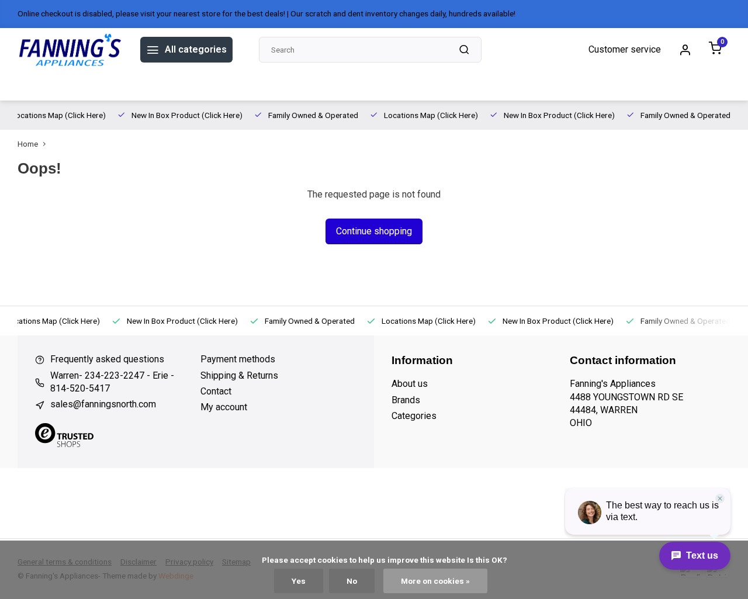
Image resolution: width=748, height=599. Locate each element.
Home (28, 143)
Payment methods (237, 359)
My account (223, 407)
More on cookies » (435, 581)
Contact (215, 391)
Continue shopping (374, 231)
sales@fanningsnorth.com (103, 404)
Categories (414, 415)
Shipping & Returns (239, 375)
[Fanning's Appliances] (70, 49)
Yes (299, 581)
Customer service (624, 49)
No (352, 581)
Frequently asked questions (107, 359)
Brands (72, 85)
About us (118, 85)
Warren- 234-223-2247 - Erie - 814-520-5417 (112, 382)
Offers (32, 85)
